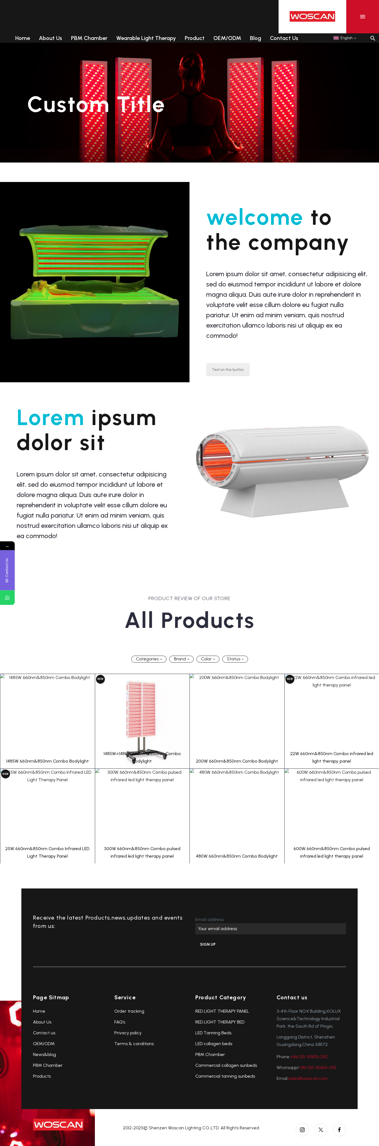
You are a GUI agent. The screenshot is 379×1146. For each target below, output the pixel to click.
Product (194, 38)
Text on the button (228, 369)
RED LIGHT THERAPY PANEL (222, 1011)
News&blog (44, 1054)
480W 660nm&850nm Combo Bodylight (237, 856)
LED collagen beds (213, 1043)
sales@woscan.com (308, 1078)
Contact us (44, 1032)
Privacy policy (128, 1032)
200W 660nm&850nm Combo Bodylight (237, 761)
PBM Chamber (89, 38)
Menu (362, 17)
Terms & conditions (134, 1043)
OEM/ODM (227, 38)
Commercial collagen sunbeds (226, 1065)
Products (42, 1076)
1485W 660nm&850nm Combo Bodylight (47, 761)
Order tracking (129, 1011)
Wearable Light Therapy (146, 38)
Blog (255, 38)
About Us (50, 38)
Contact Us (284, 38)
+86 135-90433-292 (309, 1056)
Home (22, 38)
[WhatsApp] (7, 597)
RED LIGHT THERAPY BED (219, 1022)
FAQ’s (119, 1022)
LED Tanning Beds (213, 1032)
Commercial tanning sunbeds (225, 1076)
